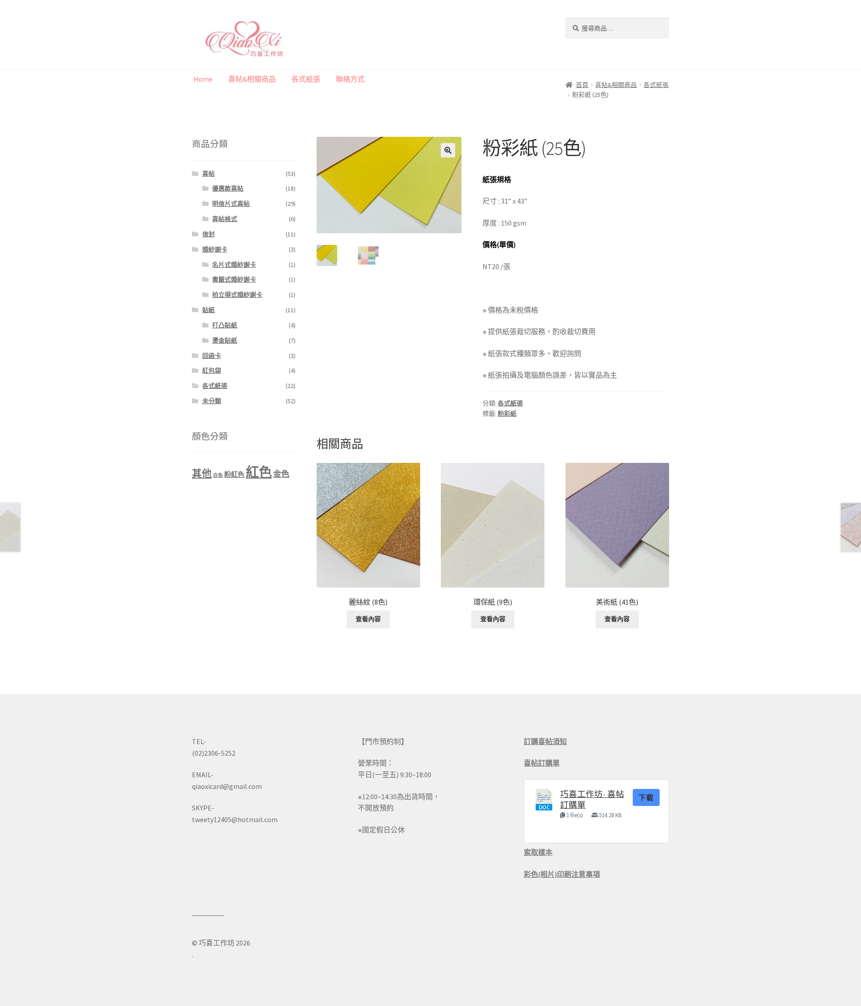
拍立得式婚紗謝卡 (237, 295)
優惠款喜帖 (228, 188)
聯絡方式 (350, 78)
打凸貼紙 (224, 325)
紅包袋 (211, 370)
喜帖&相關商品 (252, 78)
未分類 (211, 401)
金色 (281, 474)
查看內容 (368, 619)
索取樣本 (538, 852)
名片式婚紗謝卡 (234, 265)
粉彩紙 (507, 413)
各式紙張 (305, 78)
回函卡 (211, 356)
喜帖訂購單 (542, 762)
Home (203, 78)
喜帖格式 (224, 219)
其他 (202, 473)
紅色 (259, 472)
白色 (218, 475)
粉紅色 (234, 474)
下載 (646, 797)
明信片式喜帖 (231, 204)
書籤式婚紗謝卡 (234, 279)
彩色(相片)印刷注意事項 (562, 874)
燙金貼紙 (224, 340)
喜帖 (208, 174)
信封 (208, 234)
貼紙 (208, 310)
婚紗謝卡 (214, 249)
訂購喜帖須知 (545, 741)
